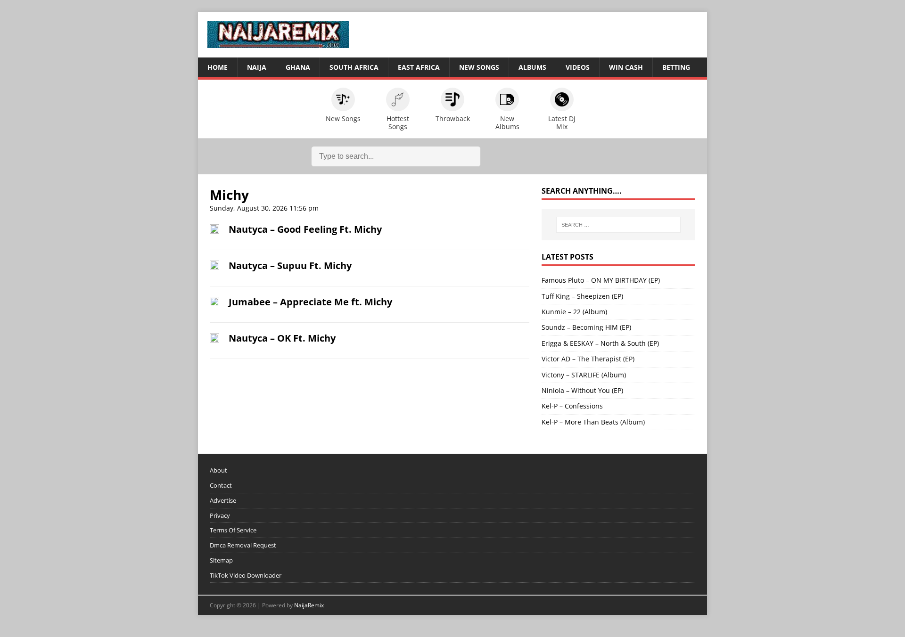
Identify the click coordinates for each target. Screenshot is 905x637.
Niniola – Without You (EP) (582, 390)
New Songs (479, 67)
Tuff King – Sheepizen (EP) (582, 296)
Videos (578, 67)
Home (217, 67)
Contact (221, 485)
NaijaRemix (309, 605)
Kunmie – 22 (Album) (574, 311)
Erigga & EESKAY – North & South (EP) (600, 343)
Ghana (298, 67)
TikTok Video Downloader (245, 575)
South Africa (353, 67)
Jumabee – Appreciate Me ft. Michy (310, 301)
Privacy (220, 515)
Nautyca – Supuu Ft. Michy (290, 265)
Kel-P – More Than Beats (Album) (593, 421)
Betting (676, 67)
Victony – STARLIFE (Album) (584, 374)
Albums (532, 67)
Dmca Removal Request (243, 545)
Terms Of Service (233, 530)
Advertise (223, 500)
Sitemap (221, 560)
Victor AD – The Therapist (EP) (588, 358)
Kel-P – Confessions (572, 405)
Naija (256, 67)
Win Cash (626, 67)
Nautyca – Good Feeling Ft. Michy (305, 229)
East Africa (419, 67)
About (218, 470)
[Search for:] (618, 225)
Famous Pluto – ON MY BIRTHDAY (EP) (601, 280)
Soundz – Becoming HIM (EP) (586, 327)
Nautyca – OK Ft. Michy (282, 338)
